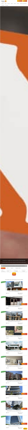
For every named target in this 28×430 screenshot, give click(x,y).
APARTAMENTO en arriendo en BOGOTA (14, 321)
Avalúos (12, 3)
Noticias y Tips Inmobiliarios (23, 3)
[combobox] (3, 271)
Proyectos (9, 3)
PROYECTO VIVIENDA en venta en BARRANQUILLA (14, 336)
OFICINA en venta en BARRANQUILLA (14, 425)
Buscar (14, 274)
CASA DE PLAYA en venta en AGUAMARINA (14, 351)
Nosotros (18, 3)
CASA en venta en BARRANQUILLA (14, 291)
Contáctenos (2, 5)
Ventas (5, 3)
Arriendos (2, 3)
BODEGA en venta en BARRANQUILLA (14, 306)
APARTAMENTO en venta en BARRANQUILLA (14, 366)
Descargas (6, 5)
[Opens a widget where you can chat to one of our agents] (25, 429)
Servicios (15, 3)
